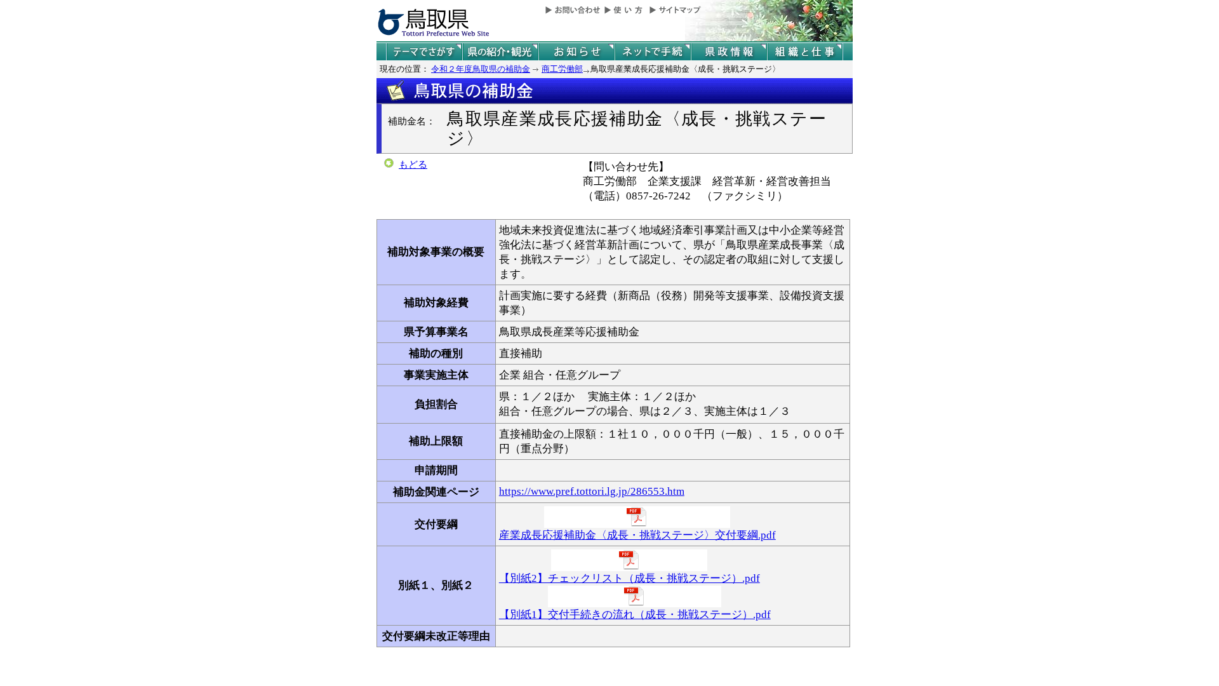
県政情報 (729, 51)
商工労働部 (562, 69)
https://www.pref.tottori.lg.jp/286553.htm (591, 491)
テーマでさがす (424, 51)
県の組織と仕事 (805, 51)
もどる (413, 164)
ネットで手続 (653, 51)
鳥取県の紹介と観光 (500, 51)
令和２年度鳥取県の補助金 (480, 69)
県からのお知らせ (576, 51)
